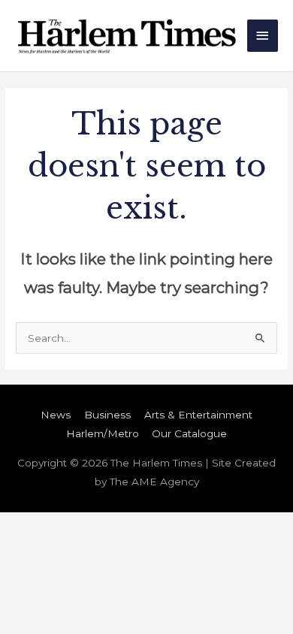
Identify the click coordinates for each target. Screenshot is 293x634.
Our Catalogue (189, 433)
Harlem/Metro (102, 433)
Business (107, 415)
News (56, 415)
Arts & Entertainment (198, 415)
